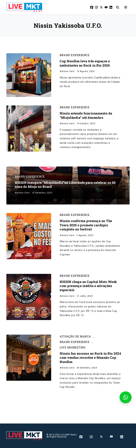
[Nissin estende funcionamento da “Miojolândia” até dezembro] (28, 128)
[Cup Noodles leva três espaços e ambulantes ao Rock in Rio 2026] (28, 75)
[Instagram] (96, 7)
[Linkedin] (111, 7)
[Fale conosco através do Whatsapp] (126, 397)
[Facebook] (92, 7)
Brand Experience (74, 55)
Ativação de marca (75, 336)
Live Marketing (73, 347)
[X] (101, 7)
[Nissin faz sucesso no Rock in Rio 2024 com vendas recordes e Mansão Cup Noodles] (28, 357)
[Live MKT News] (24, 7)
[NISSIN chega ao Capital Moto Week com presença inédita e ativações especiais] (28, 296)
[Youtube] (106, 7)
